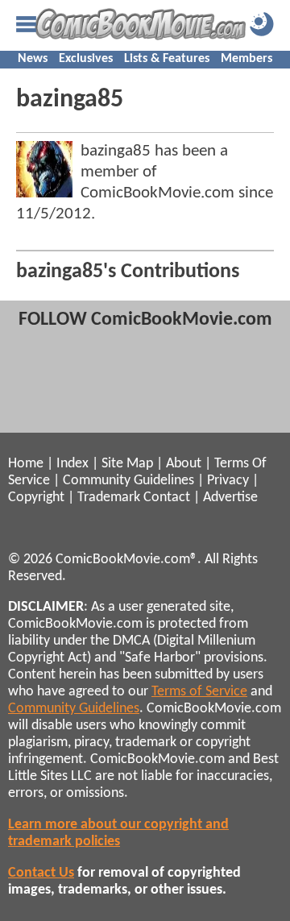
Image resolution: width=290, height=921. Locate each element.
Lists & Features (166, 58)
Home (26, 464)
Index (72, 464)
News (33, 58)
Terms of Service (199, 692)
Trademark (108, 497)
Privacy (228, 480)
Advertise (230, 497)
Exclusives (86, 58)
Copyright (36, 497)
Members (246, 58)
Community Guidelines (128, 480)
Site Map (127, 464)
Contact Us (41, 873)
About (183, 464)
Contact (166, 497)
